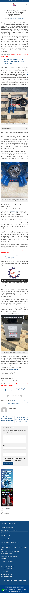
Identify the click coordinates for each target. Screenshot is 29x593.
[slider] (13, 280)
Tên (4, 445)
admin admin (21, 18)
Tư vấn (14, 9)
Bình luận (5, 434)
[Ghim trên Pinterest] (18, 396)
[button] (2, 4)
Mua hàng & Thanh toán (7, 527)
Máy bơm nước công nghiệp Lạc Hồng (15, 580)
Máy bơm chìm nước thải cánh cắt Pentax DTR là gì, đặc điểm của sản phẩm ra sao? (14, 61)
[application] (14, 274)
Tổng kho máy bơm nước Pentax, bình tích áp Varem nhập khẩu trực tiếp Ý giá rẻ (21, 419)
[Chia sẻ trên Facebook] (11, 396)
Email (4, 452)
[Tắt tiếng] (24, 280)
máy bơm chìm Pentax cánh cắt (14, 402)
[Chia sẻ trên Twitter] (13, 396)
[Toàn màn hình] (26, 280)
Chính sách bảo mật (6, 535)
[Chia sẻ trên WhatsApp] (8, 396)
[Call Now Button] (3, 590)
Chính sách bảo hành (6, 532)
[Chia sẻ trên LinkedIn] (20, 396)
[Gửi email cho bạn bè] (16, 396)
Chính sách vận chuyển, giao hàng (9, 530)
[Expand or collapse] (26, 129)
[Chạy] (3, 280)
